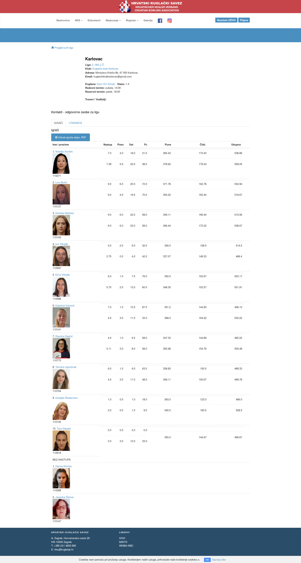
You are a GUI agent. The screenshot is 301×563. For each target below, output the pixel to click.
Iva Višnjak (61, 244)
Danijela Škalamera (66, 398)
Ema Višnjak (62, 274)
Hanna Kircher (63, 466)
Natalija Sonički (64, 151)
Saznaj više (219, 559)
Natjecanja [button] (112, 20)
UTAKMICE (75, 123)
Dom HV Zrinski (106, 84)
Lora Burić (61, 182)
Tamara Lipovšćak (65, 367)
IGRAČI (58, 123)
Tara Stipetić (64, 428)
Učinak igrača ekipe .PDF (71, 137)
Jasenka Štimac (64, 497)
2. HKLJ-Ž (98, 64)
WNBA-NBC (126, 545)
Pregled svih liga (63, 47)
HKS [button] (78, 20)
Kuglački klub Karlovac (105, 68)
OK (207, 559)
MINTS (123, 542)
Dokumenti (94, 20)
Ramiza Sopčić (64, 336)
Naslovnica (63, 20)
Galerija (148, 20)
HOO (122, 538)
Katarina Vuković (65, 305)
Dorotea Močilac (64, 213)
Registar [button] (131, 20)
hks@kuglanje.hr (64, 549)
